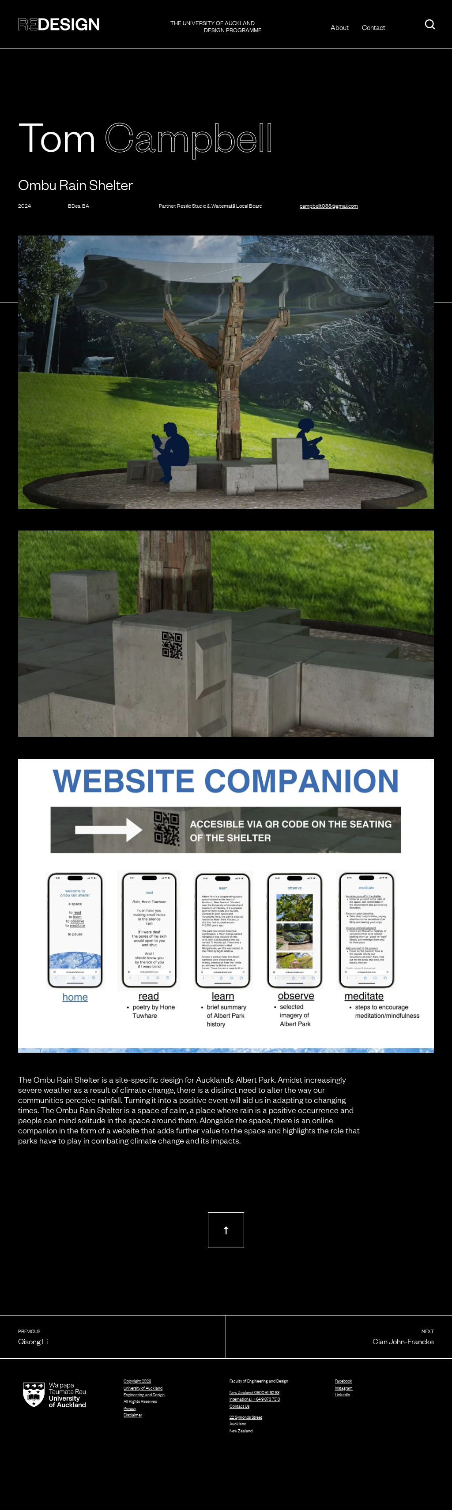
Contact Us (239, 1405)
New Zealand (241, 1430)
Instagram (344, 1387)
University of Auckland (143, 1388)
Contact (373, 27)
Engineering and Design (144, 1394)
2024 (24, 205)
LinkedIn (342, 1394)
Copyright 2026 (137, 1381)
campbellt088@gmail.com (329, 205)
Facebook (343, 1380)
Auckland (238, 1423)
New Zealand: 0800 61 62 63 (254, 1392)
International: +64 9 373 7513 (255, 1398)
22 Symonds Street (246, 1416)
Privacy (130, 1408)
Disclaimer (133, 1415)
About (340, 27)
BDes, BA (78, 205)
